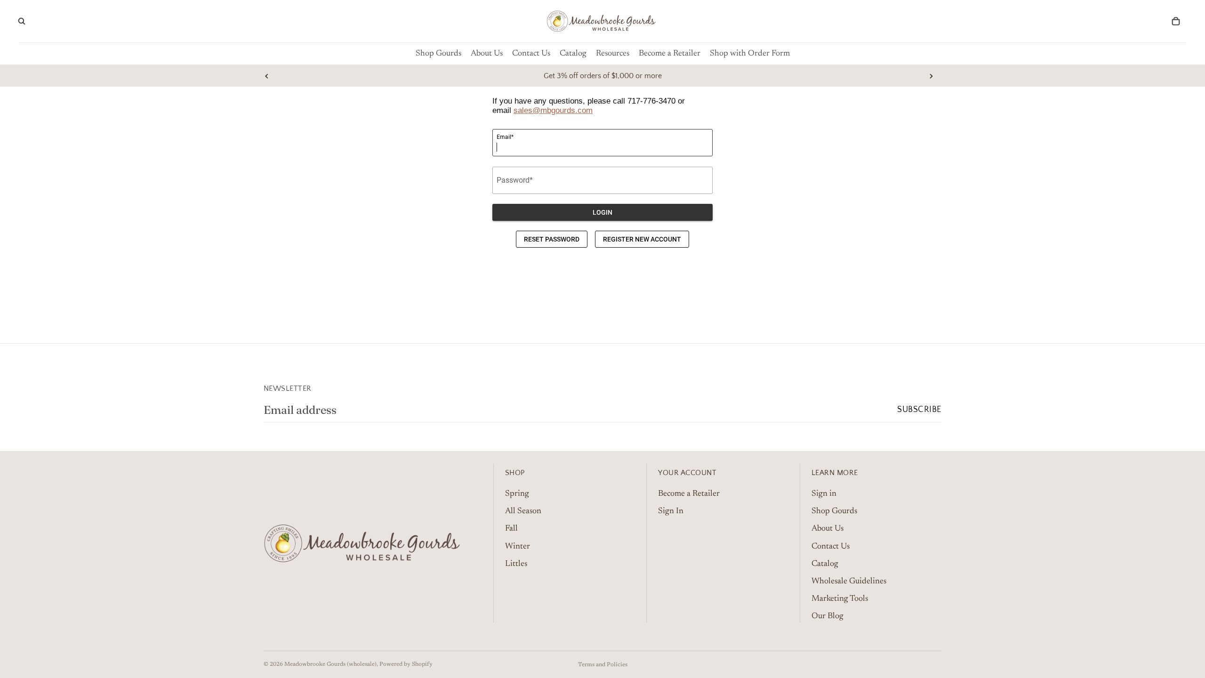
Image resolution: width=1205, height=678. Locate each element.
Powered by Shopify (406, 664)
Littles (516, 563)
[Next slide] (931, 75)
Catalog (824, 563)
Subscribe (919, 409)
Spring (517, 494)
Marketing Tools (839, 599)
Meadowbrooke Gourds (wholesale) (330, 664)
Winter (517, 546)
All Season (523, 511)
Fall (511, 529)
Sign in (823, 494)
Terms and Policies (602, 665)
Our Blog (827, 616)
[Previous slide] (267, 75)
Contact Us (830, 546)
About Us (827, 529)
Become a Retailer (689, 494)
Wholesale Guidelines (848, 581)
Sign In (670, 511)
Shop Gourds (834, 511)
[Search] (21, 21)
